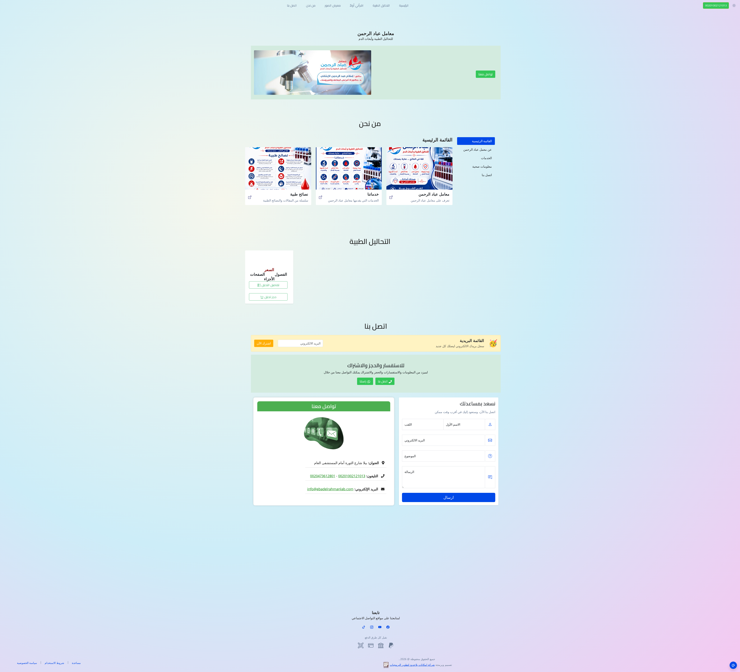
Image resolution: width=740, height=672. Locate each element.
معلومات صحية (482, 166)
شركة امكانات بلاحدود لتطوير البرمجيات (412, 665)
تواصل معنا (485, 74)
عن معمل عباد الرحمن (477, 149)
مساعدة (76, 663)
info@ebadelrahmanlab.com (330, 489)
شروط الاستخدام (54, 663)
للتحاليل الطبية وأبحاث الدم (376, 39)
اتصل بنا (292, 5)
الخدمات (486, 158)
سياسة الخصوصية (27, 663)
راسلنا (363, 381)
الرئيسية (404, 5)
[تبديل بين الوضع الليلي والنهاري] (734, 5)
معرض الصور (333, 5)
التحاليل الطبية (381, 5)
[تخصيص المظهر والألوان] (733, 665)
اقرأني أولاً (356, 5)
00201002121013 (716, 5)
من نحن (310, 5)
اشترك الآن (264, 343)
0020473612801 (322, 476)
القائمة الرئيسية (482, 141)
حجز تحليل (270, 297)
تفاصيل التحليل (270, 285)
